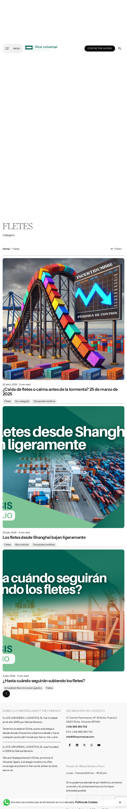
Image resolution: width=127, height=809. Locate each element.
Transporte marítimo (44, 401)
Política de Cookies (86, 802)
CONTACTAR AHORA (99, 48)
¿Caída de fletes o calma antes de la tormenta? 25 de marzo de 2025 (60, 391)
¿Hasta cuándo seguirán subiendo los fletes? (44, 680)
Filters (118, 248)
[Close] (120, 802)
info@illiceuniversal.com (80, 736)
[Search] (119, 48)
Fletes (7, 401)
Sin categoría (22, 401)
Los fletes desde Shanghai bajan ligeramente (44, 537)
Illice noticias (22, 544)
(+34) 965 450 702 (76, 726)
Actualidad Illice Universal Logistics (23, 687)
